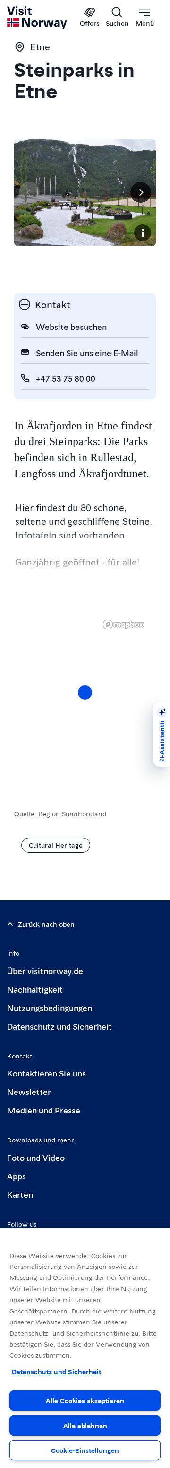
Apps (16, 1175)
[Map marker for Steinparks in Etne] (85, 692)
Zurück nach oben (46, 924)
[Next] (140, 192)
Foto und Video (36, 1157)
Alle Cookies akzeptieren (85, 1400)
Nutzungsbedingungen (49, 1007)
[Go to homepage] (37, 17)
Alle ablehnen (85, 1425)
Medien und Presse (43, 1109)
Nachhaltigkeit (35, 989)
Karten (20, 1194)
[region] (85, 702)
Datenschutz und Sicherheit (59, 1026)
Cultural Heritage (56, 844)
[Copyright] (142, 232)
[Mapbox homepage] (123, 624)
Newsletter (29, 1091)
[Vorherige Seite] (29, 192)
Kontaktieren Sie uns (46, 1072)
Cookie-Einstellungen (85, 1450)
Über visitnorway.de (45, 970)
